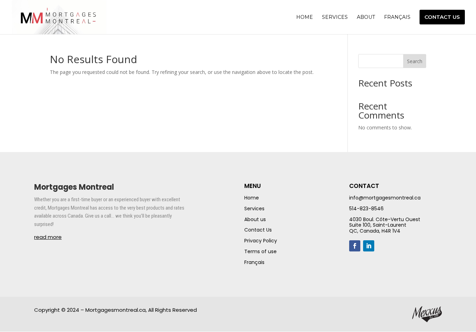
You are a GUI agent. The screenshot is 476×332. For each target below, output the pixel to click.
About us (255, 219)
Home (251, 197)
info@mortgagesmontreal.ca (385, 197)
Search (414, 61)
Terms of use (260, 251)
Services (254, 208)
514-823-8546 (366, 208)
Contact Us (258, 229)
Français (254, 262)
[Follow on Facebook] (354, 245)
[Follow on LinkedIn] (368, 245)
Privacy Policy (260, 240)
